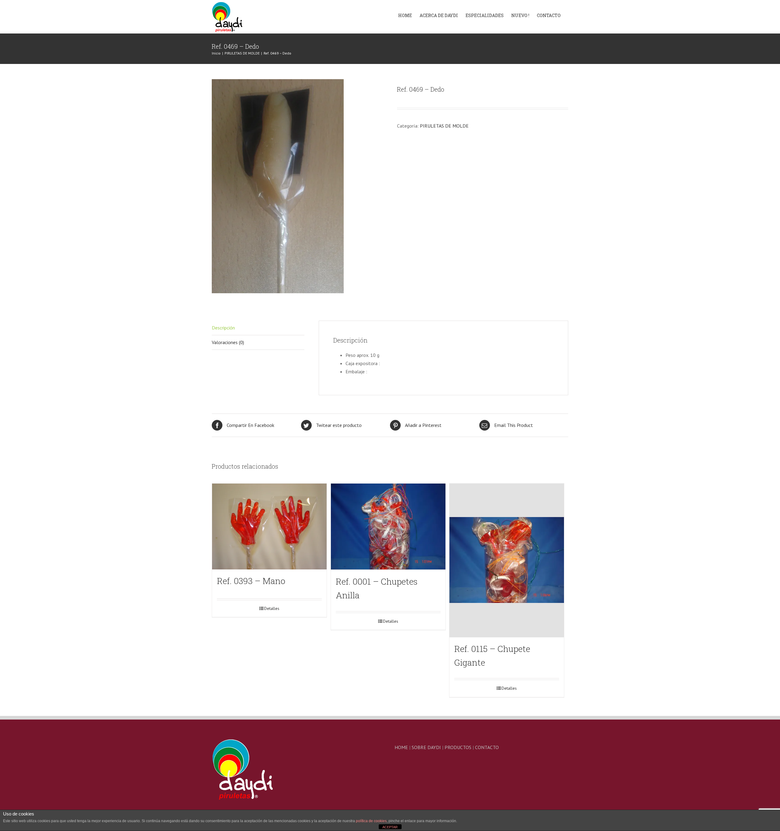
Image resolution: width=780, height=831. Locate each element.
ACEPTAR (390, 827)
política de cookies (371, 821)
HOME (401, 747)
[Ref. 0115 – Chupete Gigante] (506, 560)
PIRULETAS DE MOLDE (444, 126)
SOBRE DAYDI (426, 747)
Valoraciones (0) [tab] (228, 342)
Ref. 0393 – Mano (251, 580)
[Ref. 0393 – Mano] (269, 526)
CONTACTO (487, 747)
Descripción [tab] (223, 328)
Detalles (271, 608)
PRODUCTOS (458, 747)
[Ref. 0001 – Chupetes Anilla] (388, 527)
